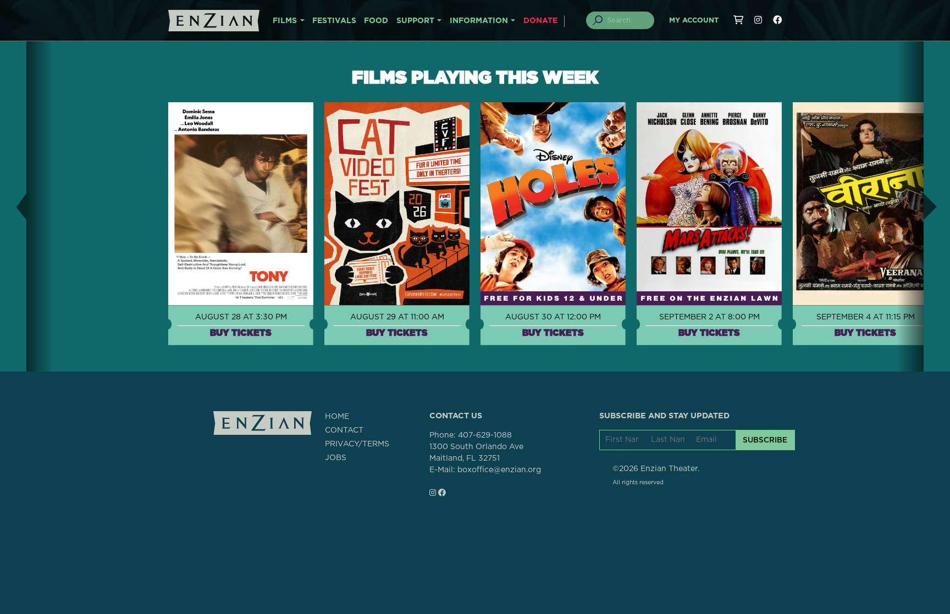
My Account (694, 20)
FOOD (376, 21)
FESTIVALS (334, 21)
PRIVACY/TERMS (357, 444)
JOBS (335, 458)
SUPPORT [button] (415, 21)
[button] (13, 206)
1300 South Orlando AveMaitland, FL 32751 (476, 452)
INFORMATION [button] (479, 21)
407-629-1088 (485, 435)
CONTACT (344, 430)
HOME (337, 417)
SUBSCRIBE (765, 439)
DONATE (540, 21)
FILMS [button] (285, 21)
